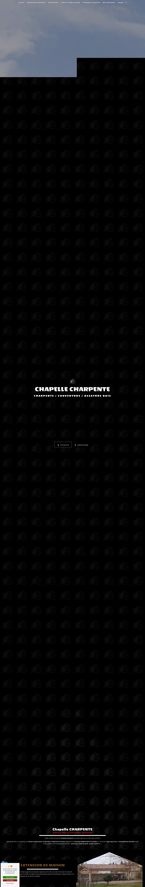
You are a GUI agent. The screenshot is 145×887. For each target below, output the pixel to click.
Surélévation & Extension (36, 2)
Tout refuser (10, 880)
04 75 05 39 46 (64, 445)
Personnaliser (10, 883)
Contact (120, 2)
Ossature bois (53, 2)
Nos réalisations (109, 2)
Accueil (21, 2)
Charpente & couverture (91, 2)
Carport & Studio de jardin (70, 2)
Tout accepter (10, 877)
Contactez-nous (82, 445)
